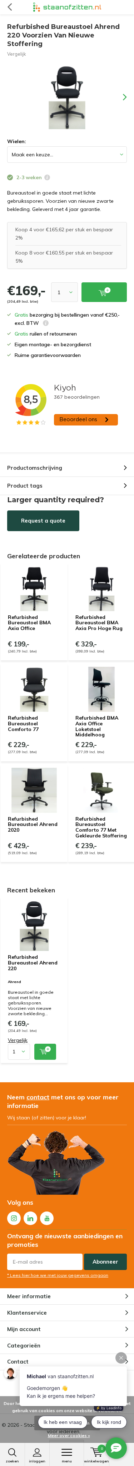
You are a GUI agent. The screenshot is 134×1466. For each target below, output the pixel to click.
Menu (67, 1461)
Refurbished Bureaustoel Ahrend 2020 (33, 824)
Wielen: (16, 141)
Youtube (47, 1218)
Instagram (14, 1218)
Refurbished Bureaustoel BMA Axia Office (29, 622)
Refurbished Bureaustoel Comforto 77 (23, 723)
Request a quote (43, 520)
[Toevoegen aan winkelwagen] (45, 1052)
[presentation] (120, 97)
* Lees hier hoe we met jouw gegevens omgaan (57, 1275)
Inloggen (37, 1461)
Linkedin (30, 1218)
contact (37, 1097)
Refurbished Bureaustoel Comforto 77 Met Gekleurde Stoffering (101, 827)
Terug (9, 7)
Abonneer (105, 1261)
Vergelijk (16, 54)
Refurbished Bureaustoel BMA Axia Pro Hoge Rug (99, 622)
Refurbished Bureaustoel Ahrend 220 (33, 962)
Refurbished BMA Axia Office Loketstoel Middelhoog (96, 726)
